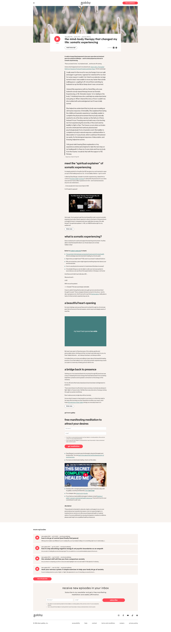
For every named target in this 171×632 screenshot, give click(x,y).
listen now (69, 229)
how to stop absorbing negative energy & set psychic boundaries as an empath (72, 549)
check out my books (82, 493)
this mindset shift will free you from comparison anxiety (63, 559)
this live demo (95, 294)
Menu (34, 3)
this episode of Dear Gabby (75, 402)
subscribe (113, 600)
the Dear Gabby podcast (77, 178)
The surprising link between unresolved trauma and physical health (85, 254)
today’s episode (75, 251)
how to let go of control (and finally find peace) (59, 538)
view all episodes (42, 578)
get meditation (73, 446)
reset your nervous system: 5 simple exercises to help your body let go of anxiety (72, 569)
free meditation (130, 3)
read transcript (70, 47)
